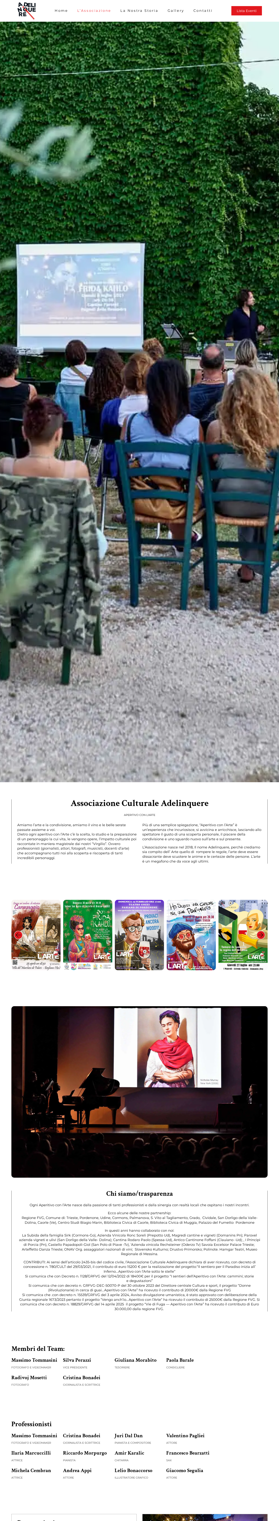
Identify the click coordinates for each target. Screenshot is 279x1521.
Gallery (176, 11)
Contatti (203, 11)
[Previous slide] (18, 935)
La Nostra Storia (139, 11)
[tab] (122, 967)
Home (61, 11)
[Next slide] (261, 935)
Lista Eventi (247, 11)
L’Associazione (94, 11)
